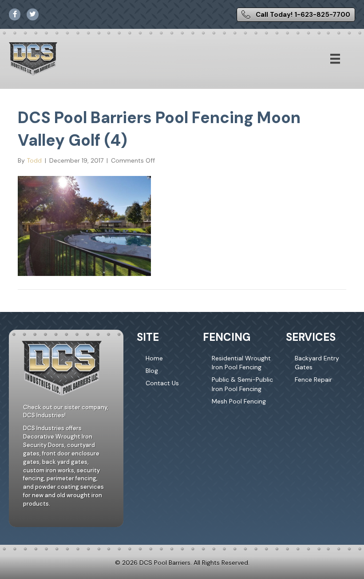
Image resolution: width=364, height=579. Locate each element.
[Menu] (335, 59)
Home (154, 358)
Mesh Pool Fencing (239, 401)
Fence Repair (313, 379)
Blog (152, 371)
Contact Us (162, 383)
